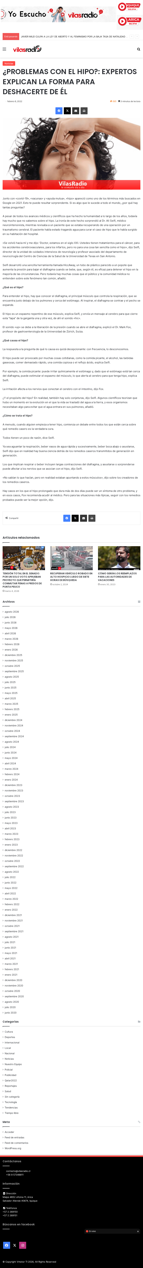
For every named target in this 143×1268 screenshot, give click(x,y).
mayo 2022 (11, 888)
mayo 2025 (11, 693)
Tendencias (11, 1107)
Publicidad (10, 1075)
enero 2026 (11, 649)
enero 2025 (11, 714)
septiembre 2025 (14, 671)
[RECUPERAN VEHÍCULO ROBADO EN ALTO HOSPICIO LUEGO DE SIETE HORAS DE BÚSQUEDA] (71, 558)
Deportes (10, 1037)
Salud (8, 1091)
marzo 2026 (11, 638)
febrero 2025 (12, 709)
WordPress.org (13, 1148)
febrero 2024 (12, 774)
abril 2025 (10, 698)
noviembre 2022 (14, 855)
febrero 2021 (12, 969)
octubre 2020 (12, 991)
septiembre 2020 (14, 996)
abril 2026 (10, 633)
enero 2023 (11, 844)
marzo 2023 (11, 833)
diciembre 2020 (13, 980)
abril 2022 (10, 893)
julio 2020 (10, 1007)
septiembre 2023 (14, 801)
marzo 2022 (11, 898)
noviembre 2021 (14, 920)
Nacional (9, 1053)
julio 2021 (10, 942)
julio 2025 (10, 682)
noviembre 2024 (14, 725)
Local (8, 1048)
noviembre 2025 (14, 660)
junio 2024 (11, 752)
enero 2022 (11, 909)
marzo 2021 (11, 963)
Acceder (9, 1132)
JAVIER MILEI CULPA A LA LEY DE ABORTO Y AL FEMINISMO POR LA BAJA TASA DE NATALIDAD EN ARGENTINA (82, 36)
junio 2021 (10, 947)
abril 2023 (10, 828)
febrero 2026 (12, 644)
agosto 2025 (12, 676)
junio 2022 (10, 882)
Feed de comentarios (16, 1142)
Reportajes (11, 1085)
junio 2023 (11, 817)
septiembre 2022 (14, 866)
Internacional (12, 1042)
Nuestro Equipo (13, 1064)
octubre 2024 (12, 731)
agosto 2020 (12, 1001)
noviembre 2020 (14, 985)
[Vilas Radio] (27, 49)
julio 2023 (10, 812)
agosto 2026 (12, 611)
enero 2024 (11, 779)
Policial (9, 1069)
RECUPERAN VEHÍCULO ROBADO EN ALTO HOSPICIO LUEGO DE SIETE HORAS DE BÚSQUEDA (71, 577)
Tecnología (11, 1102)
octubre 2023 (12, 796)
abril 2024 (10, 763)
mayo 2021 (11, 953)
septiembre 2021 (14, 931)
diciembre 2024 (13, 720)
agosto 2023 (12, 806)
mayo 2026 (11, 628)
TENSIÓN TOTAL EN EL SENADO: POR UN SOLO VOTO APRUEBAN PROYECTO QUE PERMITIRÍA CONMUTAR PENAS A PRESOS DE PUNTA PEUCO (22, 580)
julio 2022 (10, 877)
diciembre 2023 (13, 785)
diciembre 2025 (13, 655)
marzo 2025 (11, 703)
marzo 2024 (11, 768)
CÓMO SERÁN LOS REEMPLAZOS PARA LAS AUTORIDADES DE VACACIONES (117, 577)
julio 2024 (10, 747)
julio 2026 (10, 617)
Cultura (9, 1031)
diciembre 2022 (13, 850)
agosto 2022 (12, 871)
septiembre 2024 (14, 736)
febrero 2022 (12, 904)
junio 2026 (11, 622)
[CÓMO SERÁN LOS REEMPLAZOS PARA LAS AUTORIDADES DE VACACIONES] (119, 558)
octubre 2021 (12, 926)
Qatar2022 (11, 1080)
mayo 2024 (11, 758)
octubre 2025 (12, 665)
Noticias (9, 63)
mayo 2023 (11, 823)
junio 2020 (11, 1012)
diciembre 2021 (13, 915)
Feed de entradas (14, 1137)
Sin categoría (12, 1096)
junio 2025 (10, 687)
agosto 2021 (11, 936)
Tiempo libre (11, 1113)
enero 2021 (11, 974)
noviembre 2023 (14, 790)
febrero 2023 (12, 839)
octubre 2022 (12, 861)
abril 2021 (10, 958)
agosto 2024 (12, 741)
